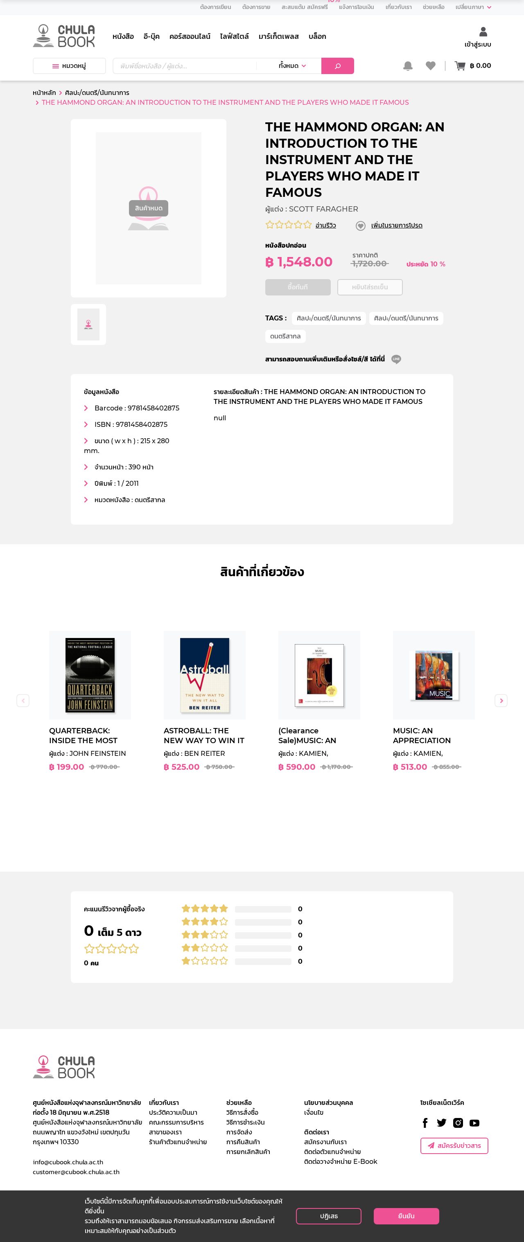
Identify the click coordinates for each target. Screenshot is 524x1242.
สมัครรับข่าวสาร (459, 1146)
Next (501, 700)
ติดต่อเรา (316, 1132)
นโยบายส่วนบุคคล (328, 1103)
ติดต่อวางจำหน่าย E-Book (340, 1161)
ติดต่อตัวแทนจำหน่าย (332, 1152)
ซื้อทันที (298, 287)
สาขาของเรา (165, 1132)
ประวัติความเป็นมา (173, 1112)
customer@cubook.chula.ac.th (76, 1172)
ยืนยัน (406, 1216)
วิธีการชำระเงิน (245, 1122)
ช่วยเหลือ (239, 1103)
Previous (22, 700)
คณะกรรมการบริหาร (176, 1122)
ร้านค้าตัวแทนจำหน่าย (178, 1142)
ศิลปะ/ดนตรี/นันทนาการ (329, 318)
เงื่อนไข (313, 1112)
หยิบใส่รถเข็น (370, 287)
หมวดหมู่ (74, 66)
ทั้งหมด (288, 66)
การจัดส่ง (239, 1132)
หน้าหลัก (44, 93)
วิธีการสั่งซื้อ (242, 1112)
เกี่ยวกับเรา (164, 1103)
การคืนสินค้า (243, 1142)
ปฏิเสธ (329, 1216)
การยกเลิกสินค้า (248, 1152)
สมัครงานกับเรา (325, 1142)
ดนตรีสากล (285, 336)
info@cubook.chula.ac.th (68, 1162)
